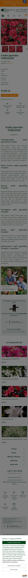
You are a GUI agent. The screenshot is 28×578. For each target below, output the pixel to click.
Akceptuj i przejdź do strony (14, 542)
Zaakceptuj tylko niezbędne (14, 565)
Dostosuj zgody (14, 569)
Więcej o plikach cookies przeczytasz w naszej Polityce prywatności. (13, 561)
